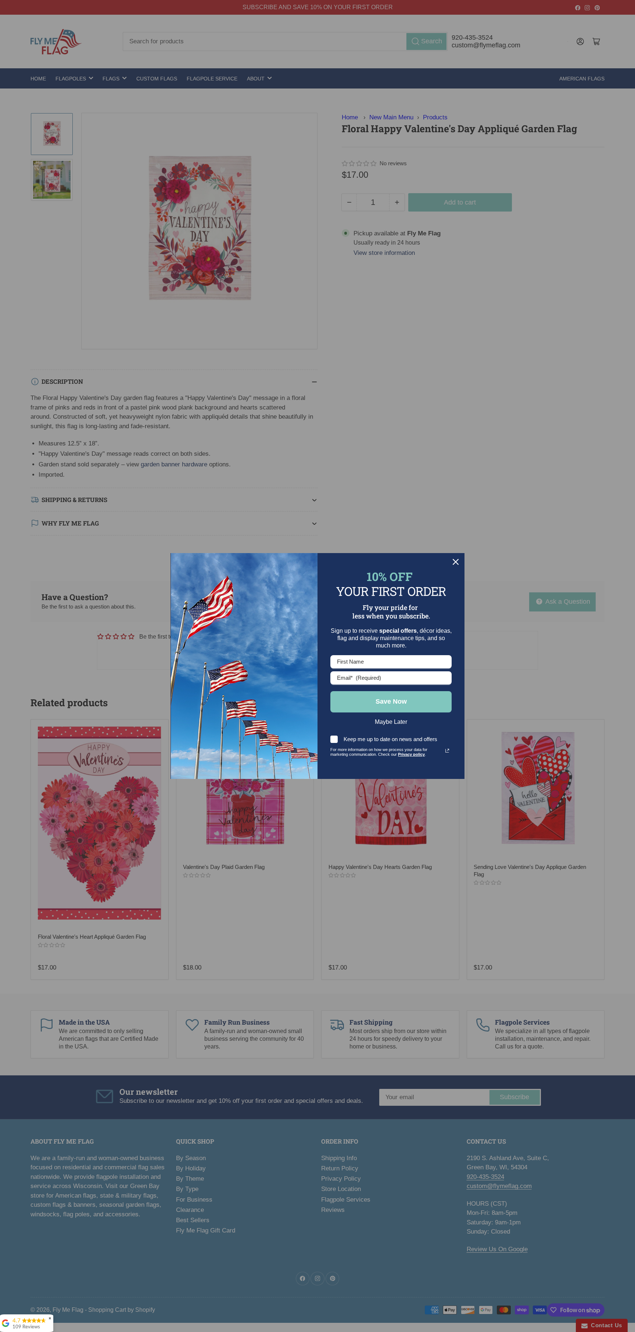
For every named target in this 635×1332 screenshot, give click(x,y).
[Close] (455, 562)
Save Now (391, 701)
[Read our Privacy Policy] (447, 750)
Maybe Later (391, 722)
